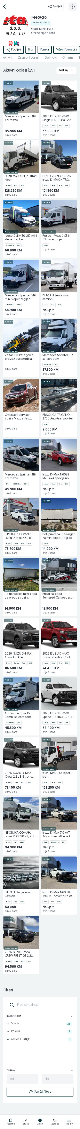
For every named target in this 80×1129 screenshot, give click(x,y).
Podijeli (57, 6)
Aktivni (7, 57)
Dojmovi (51, 57)
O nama (67, 57)
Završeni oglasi (28, 57)
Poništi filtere (42, 1091)
